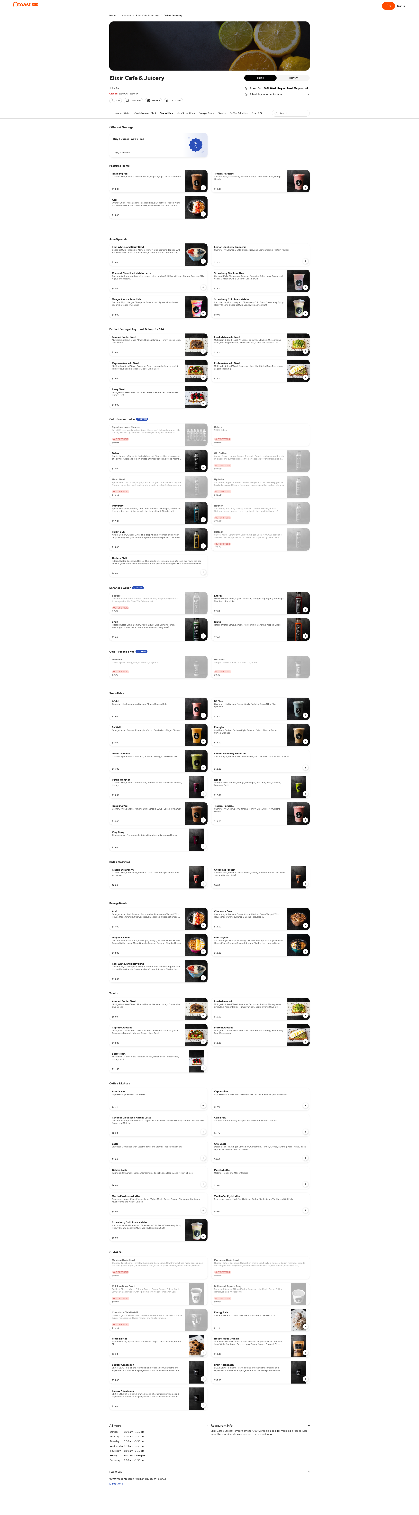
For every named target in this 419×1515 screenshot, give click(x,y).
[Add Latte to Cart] (203, 1158)
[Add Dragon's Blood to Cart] (203, 951)
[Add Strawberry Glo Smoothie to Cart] (305, 287)
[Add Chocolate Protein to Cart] (305, 884)
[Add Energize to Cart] (305, 741)
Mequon (126, 15)
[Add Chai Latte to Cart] (305, 1158)
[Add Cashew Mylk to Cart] (203, 572)
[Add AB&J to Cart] (203, 715)
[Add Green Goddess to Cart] (203, 767)
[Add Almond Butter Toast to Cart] (203, 351)
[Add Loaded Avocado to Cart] (305, 1015)
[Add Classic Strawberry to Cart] (203, 884)
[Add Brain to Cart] (203, 636)
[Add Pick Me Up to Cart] (203, 546)
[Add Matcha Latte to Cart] (305, 1184)
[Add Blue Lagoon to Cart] (305, 951)
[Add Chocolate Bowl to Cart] (305, 925)
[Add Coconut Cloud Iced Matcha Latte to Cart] (203, 287)
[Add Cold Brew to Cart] (305, 1131)
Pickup (260, 77)
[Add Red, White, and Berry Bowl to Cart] (203, 261)
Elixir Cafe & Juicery (147, 15)
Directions (116, 1483)
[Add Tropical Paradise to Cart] (305, 187)
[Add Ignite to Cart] (305, 636)
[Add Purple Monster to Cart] (203, 793)
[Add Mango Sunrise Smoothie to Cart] (203, 313)
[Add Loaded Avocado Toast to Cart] (305, 351)
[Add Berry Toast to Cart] (203, 403)
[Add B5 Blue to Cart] (305, 715)
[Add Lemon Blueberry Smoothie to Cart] (305, 261)
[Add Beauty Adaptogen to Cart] (203, 1379)
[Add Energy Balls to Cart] (305, 1326)
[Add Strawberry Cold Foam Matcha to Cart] (305, 313)
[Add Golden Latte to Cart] (203, 1184)
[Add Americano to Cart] (203, 1105)
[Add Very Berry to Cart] (203, 846)
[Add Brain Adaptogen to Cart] (305, 1379)
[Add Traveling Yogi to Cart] (203, 187)
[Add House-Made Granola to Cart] (305, 1352)
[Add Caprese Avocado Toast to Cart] (203, 377)
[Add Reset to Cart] (305, 793)
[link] (121, 113)
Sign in (401, 6)
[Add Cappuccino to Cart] (305, 1105)
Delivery (293, 77)
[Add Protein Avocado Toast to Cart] (305, 377)
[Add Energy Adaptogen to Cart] (203, 1405)
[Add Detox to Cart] (203, 467)
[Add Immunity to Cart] (203, 519)
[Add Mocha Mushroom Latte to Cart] (203, 1210)
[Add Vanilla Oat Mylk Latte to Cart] (305, 1210)
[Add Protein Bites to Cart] (203, 1352)
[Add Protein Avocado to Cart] (305, 1041)
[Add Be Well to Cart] (203, 741)
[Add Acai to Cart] (203, 214)
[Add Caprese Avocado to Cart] (203, 1041)
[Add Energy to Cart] (305, 609)
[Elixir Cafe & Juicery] (25, 4)
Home (112, 15)
